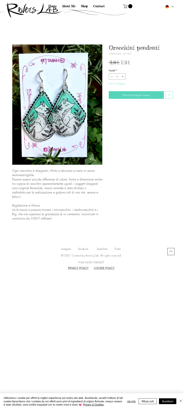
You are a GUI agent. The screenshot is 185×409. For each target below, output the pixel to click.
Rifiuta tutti (148, 401)
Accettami (167, 401)
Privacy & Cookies (93, 404)
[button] (128, 6)
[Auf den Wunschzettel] (169, 95)
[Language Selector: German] (169, 7)
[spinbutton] (117, 76)
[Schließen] (180, 401)
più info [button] (131, 401)
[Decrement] (111, 76)
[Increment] (123, 76)
